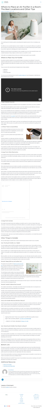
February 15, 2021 (24, 321)
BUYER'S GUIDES (21, 403)
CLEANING (21, 394)
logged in (7, 387)
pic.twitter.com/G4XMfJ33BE (25, 318)
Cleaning (2, 11)
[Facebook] (4, 406)
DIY (21, 397)
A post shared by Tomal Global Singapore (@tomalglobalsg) (15, 217)
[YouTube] (7, 406)
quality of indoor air (22, 75)
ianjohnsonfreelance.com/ (6, 376)
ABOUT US (36, 394)
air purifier (13, 116)
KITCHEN (21, 400)
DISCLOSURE (36, 397)
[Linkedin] (3, 380)
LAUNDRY (21, 401)
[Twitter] (6, 406)
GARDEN (21, 398)
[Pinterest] (9, 406)
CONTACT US (36, 398)
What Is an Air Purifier (8, 364)
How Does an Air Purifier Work (9, 366)
